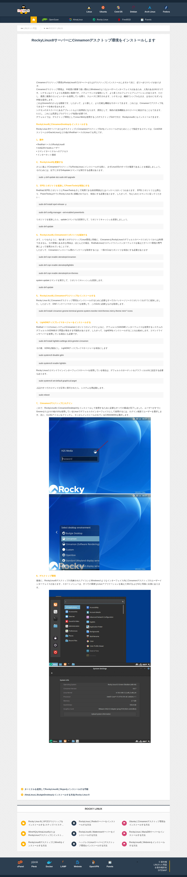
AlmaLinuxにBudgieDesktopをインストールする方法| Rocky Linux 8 (57, 795)
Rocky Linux (56, 28)
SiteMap (162, 870)
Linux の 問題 (30, 28)
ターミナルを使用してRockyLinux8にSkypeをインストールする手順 (56, 789)
